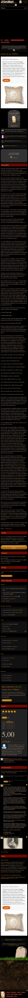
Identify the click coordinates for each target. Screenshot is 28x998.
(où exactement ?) (13, 145)
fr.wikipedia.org (8, 528)
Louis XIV (19, 462)
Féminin (8, 601)
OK (14, 50)
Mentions (23, 944)
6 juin (25, 136)
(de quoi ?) (18, 140)
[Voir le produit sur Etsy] (14, 95)
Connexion (25, 2)
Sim (4, 510)
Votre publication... (5, 852)
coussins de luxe (6, 76)
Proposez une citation (6, 563)
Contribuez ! (15, 157)
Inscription (25, 1)
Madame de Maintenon (17, 476)
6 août (14, 136)
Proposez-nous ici (14, 878)
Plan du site (11, 945)
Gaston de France (19, 197)
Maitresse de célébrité (17, 610)
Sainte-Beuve (14, 280)
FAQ (19, 944)
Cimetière (6, 40)
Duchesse (12, 612)
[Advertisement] (14, 24)
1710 (6, 137)
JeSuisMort (7, 2)
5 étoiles (3, 722)
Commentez (5, 762)
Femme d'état (19, 612)
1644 (17, 136)
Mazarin (21, 225)
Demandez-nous (7, 700)
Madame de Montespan (20, 465)
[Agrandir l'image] (23, 85)
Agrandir (6, 80)
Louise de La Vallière (5, 42)
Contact (17, 945)
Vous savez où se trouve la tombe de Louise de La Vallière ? (14, 547)
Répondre (5, 834)
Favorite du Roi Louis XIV (15, 758)
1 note (8, 720)
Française (7, 136)
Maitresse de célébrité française (17, 40)
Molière (9, 298)
